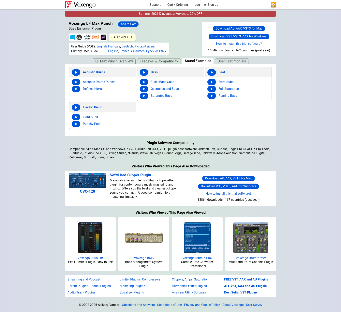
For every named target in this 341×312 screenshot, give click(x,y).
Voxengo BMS (144, 258)
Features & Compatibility (159, 61)
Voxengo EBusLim (90, 258)
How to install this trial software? (239, 44)
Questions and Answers (138, 305)
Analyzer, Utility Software (189, 292)
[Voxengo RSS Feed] (273, 4)
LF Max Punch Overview (114, 61)
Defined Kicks (92, 89)
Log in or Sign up (206, 4)
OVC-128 (87, 191)
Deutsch (127, 46)
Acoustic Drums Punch (99, 82)
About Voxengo (233, 305)
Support (155, 4)
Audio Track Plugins (81, 292)
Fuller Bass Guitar (163, 82)
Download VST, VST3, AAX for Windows (239, 36)
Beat (221, 72)
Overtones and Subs (165, 89)
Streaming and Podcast (83, 279)
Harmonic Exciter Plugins (189, 286)
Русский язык (144, 46)
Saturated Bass (161, 96)
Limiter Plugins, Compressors (140, 279)
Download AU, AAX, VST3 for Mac (238, 28)
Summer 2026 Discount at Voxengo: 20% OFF (170, 14)
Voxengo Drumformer (251, 258)
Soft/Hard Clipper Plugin (130, 175)
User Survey (254, 305)
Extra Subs (225, 82)
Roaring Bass (227, 96)
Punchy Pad (91, 124)
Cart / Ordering (177, 4)
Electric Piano (92, 107)
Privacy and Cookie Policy (202, 305)
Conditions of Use (169, 305)
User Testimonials (232, 61)
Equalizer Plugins (132, 292)
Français (114, 46)
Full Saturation (228, 89)
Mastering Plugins (132, 286)
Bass (154, 72)
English (101, 46)
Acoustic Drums (94, 72)
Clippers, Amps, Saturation (190, 279)
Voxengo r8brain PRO (197, 258)
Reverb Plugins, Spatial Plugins (89, 286)
